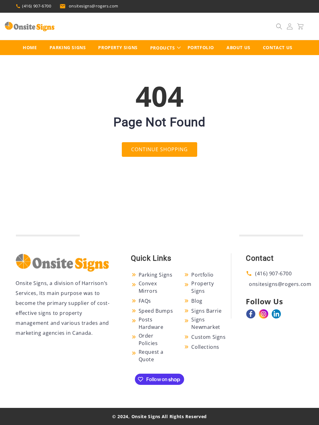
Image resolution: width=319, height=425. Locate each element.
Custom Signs (208, 337)
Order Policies (148, 339)
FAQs (145, 300)
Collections (205, 346)
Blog (196, 300)
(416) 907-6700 (36, 6)
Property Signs (202, 287)
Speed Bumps (156, 310)
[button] (279, 26)
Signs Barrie (206, 310)
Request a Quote (151, 355)
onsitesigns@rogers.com (93, 6)
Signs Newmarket (205, 323)
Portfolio (202, 274)
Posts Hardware (151, 323)
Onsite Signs (145, 416)
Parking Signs (156, 274)
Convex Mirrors (148, 287)
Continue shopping (159, 149)
